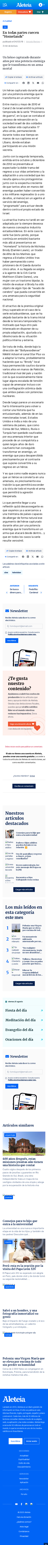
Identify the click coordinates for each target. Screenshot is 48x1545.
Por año (24, 1494)
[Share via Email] (38, 83)
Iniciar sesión (31, 1441)
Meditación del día (20, 1020)
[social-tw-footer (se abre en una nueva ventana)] (26, 1504)
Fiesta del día (16, 1010)
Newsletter (24, 1478)
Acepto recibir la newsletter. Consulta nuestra (24, 633)
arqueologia (10, 1135)
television (16, 572)
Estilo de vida (24, 1463)
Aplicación (24, 1482)
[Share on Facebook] (24, 83)
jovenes (8, 1197)
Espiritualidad (24, 1459)
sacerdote (9, 1287)
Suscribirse (15, 1441)
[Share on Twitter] (33, 83)
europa (8, 1335)
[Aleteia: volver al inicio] (24, 5)
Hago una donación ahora (20, 724)
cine (6, 572)
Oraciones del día (19, 1039)
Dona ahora (23, 12)
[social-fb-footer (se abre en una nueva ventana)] (21, 1504)
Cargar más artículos (24, 889)
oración (8, 1242)
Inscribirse (11, 640)
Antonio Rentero (33, 41)
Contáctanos (24, 1531)
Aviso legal (24, 1526)
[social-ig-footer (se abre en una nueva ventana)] (31, 1504)
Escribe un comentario (24, 786)
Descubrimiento (24, 1467)
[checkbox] (6, 632)
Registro (8, 12)
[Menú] (8, 4)
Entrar (32, 776)
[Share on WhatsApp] (43, 83)
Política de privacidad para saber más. (22, 634)
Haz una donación (24, 1517)
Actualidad (7, 21)
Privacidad (24, 1536)
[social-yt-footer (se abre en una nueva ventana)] (16, 1504)
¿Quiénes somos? (24, 1522)
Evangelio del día (19, 1030)
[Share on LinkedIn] (28, 83)
